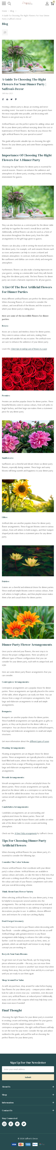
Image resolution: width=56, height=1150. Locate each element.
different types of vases (39, 741)
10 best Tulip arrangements (25, 833)
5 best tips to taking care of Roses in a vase (29, 348)
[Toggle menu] (4, 3)
